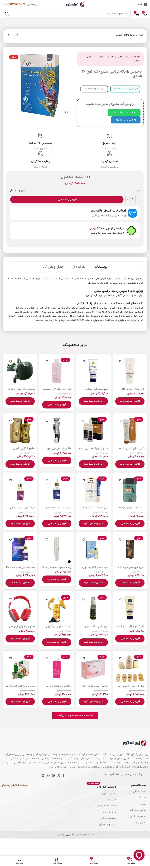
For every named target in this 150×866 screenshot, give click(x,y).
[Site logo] (75, 4)
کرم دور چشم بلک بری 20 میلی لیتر (94, 509)
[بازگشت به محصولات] (13, 35)
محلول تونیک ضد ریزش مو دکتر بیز (93, 450)
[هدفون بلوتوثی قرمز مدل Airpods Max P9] (20, 608)
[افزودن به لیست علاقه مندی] (120, 361)
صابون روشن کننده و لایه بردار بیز (95, 687)
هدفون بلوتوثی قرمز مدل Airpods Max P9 (22, 628)
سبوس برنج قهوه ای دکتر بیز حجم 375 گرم (20, 687)
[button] (130, 401)
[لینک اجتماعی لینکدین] (48, 775)
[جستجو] (6, 14)
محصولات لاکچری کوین (103, 806)
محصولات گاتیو (138, 816)
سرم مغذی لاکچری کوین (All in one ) (95, 569)
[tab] (101, 267)
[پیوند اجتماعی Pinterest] (53, 775)
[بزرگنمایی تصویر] (66, 112)
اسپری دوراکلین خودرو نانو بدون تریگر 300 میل (131, 569)
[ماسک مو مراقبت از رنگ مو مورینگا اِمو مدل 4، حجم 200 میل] (130, 608)
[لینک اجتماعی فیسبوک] (63, 775)
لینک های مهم (138, 785)
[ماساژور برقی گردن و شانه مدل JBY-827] (20, 371)
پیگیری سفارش (108, 818)
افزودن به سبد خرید (67, 199)
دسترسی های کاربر (101, 786)
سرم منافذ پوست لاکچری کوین (58, 509)
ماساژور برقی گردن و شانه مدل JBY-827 (21, 391)
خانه (141, 35)
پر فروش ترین (109, 812)
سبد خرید (111, 799)
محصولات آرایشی (125, 35)
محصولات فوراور (107, 824)
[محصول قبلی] (17, 35)
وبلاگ (143, 804)
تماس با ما (140, 822)
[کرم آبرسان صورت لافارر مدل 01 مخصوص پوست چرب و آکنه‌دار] (130, 371)
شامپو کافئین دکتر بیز (23, 448)
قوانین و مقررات (138, 810)
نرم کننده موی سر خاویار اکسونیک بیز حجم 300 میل (57, 628)
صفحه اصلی (139, 791)
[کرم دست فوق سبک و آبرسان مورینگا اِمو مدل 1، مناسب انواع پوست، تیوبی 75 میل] (93, 371)
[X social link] (58, 775)
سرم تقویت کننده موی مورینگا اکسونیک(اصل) (96, 628)
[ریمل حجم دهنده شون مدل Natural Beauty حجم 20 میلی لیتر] (56, 549)
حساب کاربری (109, 793)
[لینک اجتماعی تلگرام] (43, 775)
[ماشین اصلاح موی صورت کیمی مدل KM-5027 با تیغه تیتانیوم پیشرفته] (56, 430)
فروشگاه (142, 798)
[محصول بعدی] (8, 35)
